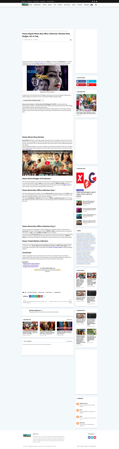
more (92, 259)
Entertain (80, 4)
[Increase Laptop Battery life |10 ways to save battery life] (79, 216)
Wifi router (79, 254)
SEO (55, 4)
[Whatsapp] (36, 296)
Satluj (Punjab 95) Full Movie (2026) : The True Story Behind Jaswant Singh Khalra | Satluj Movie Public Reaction (80, 339)
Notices (50, 4)
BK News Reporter (34, 310)
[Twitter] (33, 296)
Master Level (92, 243)
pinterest (82, 84)
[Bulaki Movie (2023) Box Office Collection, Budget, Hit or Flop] (79, 222)
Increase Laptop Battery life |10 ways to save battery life (89, 215)
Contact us (29, 1)
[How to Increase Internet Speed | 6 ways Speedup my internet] (79, 210)
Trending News (36, 4)
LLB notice (79, 243)
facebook (82, 81)
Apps (78, 233)
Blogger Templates (33, 446)
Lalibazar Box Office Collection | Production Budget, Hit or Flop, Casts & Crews (64, 332)
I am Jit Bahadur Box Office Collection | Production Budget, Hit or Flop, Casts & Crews (47, 332)
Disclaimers (43, 1)
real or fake (86, 261)
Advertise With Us (50, 1)
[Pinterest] (38, 296)
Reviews (60, 4)
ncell (78, 261)
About (82, 446)
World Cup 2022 (86, 254)
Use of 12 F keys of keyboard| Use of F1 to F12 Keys (80, 298)
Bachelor (82, 233)
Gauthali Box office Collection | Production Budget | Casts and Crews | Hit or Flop (30, 332)
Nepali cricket (79, 247)
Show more (69, 319)
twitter (92, 81)
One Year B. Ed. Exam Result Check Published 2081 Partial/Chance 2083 (91, 338)
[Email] (41, 296)
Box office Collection (32, 292)
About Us (24, 1)
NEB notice (79, 245)
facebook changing (80, 259)
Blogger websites (80, 236)
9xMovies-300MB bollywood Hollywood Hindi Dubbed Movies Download (89, 202)
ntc (81, 261)
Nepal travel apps (86, 245)
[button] (33, 100)
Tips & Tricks (67, 4)
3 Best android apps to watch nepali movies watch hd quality (86, 194)
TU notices (79, 252)
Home (30, 4)
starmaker (92, 261)
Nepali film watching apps (89, 247)
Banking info (88, 233)
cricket (85, 256)
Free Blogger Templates (50, 446)
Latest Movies (49, 292)
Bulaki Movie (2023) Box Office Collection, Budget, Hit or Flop (89, 221)
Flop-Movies (41, 292)
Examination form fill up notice (83, 240)
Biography (86, 4)
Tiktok (84, 252)
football (87, 259)
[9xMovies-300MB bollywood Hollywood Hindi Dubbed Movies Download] (79, 203)
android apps (79, 256)
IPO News (92, 240)
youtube (92, 84)
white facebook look (81, 263)
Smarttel (87, 249)
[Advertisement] (59, 17)
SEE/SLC (78, 249)
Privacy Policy (36, 1)
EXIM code (93, 238)
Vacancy (45, 4)
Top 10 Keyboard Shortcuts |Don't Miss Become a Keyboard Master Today (91, 300)
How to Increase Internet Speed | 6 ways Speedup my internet (89, 209)
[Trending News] (86, 102)
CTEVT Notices (80, 238)
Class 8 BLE (87, 238)
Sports (73, 4)
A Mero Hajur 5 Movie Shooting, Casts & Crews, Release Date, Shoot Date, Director (86, 113)
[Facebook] (30, 296)
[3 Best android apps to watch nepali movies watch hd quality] (86, 180)
